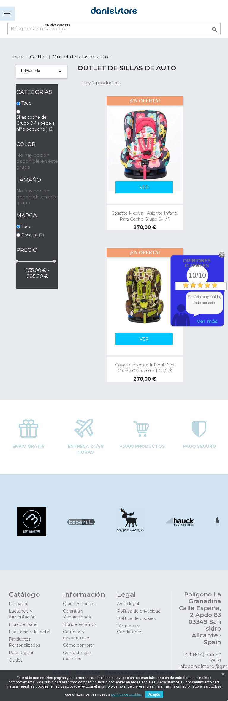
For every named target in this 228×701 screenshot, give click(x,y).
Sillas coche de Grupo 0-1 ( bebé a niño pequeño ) (35, 123)
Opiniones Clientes (197, 263)
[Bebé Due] (80, 534)
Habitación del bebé (29, 631)
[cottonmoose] (129, 534)
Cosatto (32, 235)
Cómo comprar (78, 645)
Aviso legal (128, 603)
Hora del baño (23, 624)
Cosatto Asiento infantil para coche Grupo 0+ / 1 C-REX (144, 368)
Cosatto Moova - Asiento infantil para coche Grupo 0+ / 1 (144, 216)
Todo (26, 103)
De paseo (19, 603)
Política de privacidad (139, 611)
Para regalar (21, 652)
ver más (207, 321)
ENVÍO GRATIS (58, 25)
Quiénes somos (79, 603)
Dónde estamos (79, 624)
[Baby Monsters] (31, 534)
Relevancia (41, 71)
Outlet (15, 660)
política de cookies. (126, 694)
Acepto (154, 694)
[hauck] (179, 534)
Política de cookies (136, 618)
